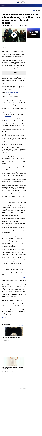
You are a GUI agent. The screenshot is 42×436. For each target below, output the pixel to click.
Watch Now (38, 1)
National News (6, 10)
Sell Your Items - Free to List (14, 325)
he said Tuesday (15, 155)
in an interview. (8, 116)
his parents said (9, 120)
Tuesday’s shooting (6, 53)
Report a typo (4, 317)
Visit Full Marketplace (21, 325)
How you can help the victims (12, 92)
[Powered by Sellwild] (24, 388)
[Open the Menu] (2, 2)
